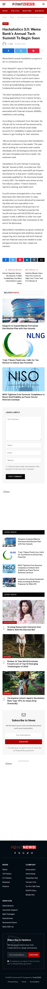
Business (39, 11)
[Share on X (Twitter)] (21, 50)
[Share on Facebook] (8, 50)
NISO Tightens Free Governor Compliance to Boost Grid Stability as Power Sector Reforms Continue (23, 397)
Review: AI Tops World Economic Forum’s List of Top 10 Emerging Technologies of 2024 (22, 664)
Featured (7, 657)
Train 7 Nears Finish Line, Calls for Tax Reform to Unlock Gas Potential (31, 554)
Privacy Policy (20, 750)
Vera (11, 44)
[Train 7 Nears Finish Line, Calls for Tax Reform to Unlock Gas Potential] (23, 345)
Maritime (27, 11)
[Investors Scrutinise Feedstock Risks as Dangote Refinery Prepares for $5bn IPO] (9, 582)
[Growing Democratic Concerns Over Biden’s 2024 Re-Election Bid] (24, 612)
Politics (15, 11)
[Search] (43, 4)
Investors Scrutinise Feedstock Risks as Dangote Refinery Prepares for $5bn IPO (31, 581)
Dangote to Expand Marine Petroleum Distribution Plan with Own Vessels (29, 541)
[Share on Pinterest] (33, 50)
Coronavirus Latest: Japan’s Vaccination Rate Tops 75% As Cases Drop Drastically (25, 701)
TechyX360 (36, 977)
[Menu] (4, 4)
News (5, 11)
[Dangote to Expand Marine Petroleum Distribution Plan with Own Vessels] (23, 311)
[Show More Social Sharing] (42, 50)
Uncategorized (9, 622)
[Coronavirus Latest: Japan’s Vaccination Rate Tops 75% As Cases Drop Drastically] (24, 683)
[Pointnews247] (24, 4)
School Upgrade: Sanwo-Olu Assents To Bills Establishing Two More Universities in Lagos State (12, 278)
